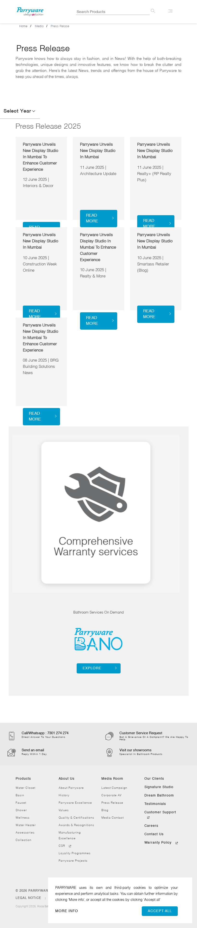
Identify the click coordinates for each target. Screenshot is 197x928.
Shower (21, 810)
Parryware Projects (73, 860)
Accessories (25, 832)
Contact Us (154, 834)
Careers (151, 826)
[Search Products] (153, 12)
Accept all (160, 911)
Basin (20, 795)
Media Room (112, 778)
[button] (33, 111)
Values (64, 810)
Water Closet (25, 788)
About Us (66, 778)
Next (11, 505)
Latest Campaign (114, 788)
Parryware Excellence (75, 803)
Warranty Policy (158, 842)
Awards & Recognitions (76, 825)
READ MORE (92, 218)
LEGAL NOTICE (29, 898)
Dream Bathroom (159, 795)
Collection (23, 840)
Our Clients (154, 778)
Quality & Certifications (76, 817)
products (23, 778)
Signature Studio (158, 787)
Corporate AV (111, 795)
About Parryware (71, 788)
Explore (92, 668)
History (64, 795)
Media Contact (112, 817)
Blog (104, 810)
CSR (62, 846)
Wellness (23, 817)
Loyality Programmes (75, 853)
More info (66, 911)
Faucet (21, 803)
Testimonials (155, 804)
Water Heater (26, 825)
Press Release (112, 803)
